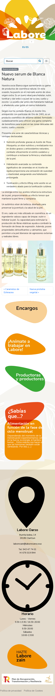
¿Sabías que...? (17, 414)
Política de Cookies (33, 690)
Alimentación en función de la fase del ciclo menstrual (25, 427)
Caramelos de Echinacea (11, 291)
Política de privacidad (10, 690)
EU (23, 47)
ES (27, 47)
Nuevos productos (10, 69)
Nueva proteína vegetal (37, 291)
